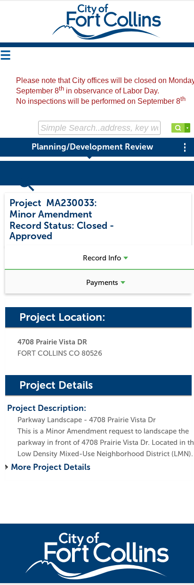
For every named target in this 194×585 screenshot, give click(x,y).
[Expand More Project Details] (8, 467)
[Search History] (187, 128)
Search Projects (41, 190)
